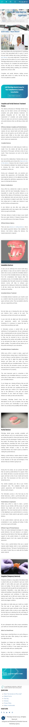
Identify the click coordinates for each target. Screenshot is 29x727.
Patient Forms (8, 696)
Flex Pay (6, 698)
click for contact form (15, 673)
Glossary (6, 701)
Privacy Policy (7, 703)
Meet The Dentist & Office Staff (13, 694)
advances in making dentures (16, 227)
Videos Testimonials (9, 705)
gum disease (4, 57)
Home (4, 21)
